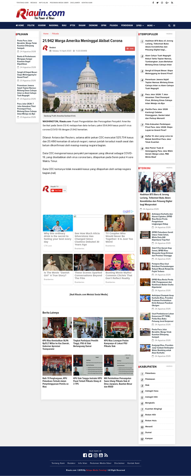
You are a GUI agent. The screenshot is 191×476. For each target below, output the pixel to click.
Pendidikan (127, 25)
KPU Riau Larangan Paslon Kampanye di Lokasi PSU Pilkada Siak (116, 344)
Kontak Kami (87, 3)
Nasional (53, 25)
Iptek (72, 25)
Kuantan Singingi (153, 409)
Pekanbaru (150, 373)
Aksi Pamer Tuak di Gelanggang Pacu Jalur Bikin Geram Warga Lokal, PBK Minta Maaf (159, 152)
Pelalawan (150, 379)
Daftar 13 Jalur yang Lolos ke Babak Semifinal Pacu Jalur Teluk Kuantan (159, 139)
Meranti (149, 427)
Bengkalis (150, 403)
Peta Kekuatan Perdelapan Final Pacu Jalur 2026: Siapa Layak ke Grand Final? (158, 127)
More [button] (150, 25)
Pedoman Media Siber (59, 3)
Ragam (82, 25)
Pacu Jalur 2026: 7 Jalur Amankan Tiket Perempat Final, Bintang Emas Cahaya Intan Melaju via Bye (27, 109)
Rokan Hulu (151, 421)
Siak (147, 385)
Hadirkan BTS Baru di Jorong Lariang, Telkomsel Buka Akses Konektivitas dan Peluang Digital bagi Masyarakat (159, 45)
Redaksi (33, 3)
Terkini (145, 168)
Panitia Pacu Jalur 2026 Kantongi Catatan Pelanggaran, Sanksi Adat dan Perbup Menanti (157, 113)
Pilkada (114, 25)
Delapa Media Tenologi (96, 470)
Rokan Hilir (150, 415)
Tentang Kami (22, 3)
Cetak (131, 49)
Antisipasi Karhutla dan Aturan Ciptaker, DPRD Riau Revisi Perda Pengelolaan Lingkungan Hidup (162, 219)
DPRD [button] (139, 25)
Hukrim (42, 25)
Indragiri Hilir (151, 397)
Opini (103, 25)
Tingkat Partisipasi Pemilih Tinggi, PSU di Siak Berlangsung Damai (85, 344)
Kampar (149, 438)
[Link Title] (85, 455)
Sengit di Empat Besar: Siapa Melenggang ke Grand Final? (27, 74)
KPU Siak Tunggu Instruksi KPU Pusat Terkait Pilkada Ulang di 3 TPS (87, 381)
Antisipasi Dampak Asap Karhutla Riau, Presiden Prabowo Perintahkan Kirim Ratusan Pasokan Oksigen (163, 300)
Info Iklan (43, 3)
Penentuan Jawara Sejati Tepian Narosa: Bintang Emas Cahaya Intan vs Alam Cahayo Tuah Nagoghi (27, 90)
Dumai (148, 432)
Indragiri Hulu (151, 391)
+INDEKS (169, 34)
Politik (31, 25)
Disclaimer (75, 3)
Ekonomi (93, 25)
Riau (64, 25)
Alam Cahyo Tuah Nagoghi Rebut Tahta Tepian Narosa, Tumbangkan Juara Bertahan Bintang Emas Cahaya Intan (159, 60)
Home (21, 25)
